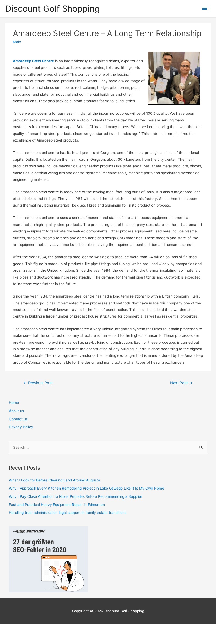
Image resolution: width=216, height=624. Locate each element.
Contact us (18, 419)
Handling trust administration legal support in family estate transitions (67, 512)
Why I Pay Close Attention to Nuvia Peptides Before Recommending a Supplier (75, 496)
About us (16, 411)
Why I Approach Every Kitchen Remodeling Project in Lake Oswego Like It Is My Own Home (86, 488)
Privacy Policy (21, 427)
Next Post (181, 383)
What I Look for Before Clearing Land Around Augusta (54, 480)
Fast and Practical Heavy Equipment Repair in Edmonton (57, 505)
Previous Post (38, 383)
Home (14, 403)
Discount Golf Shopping (52, 8)
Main (17, 42)
